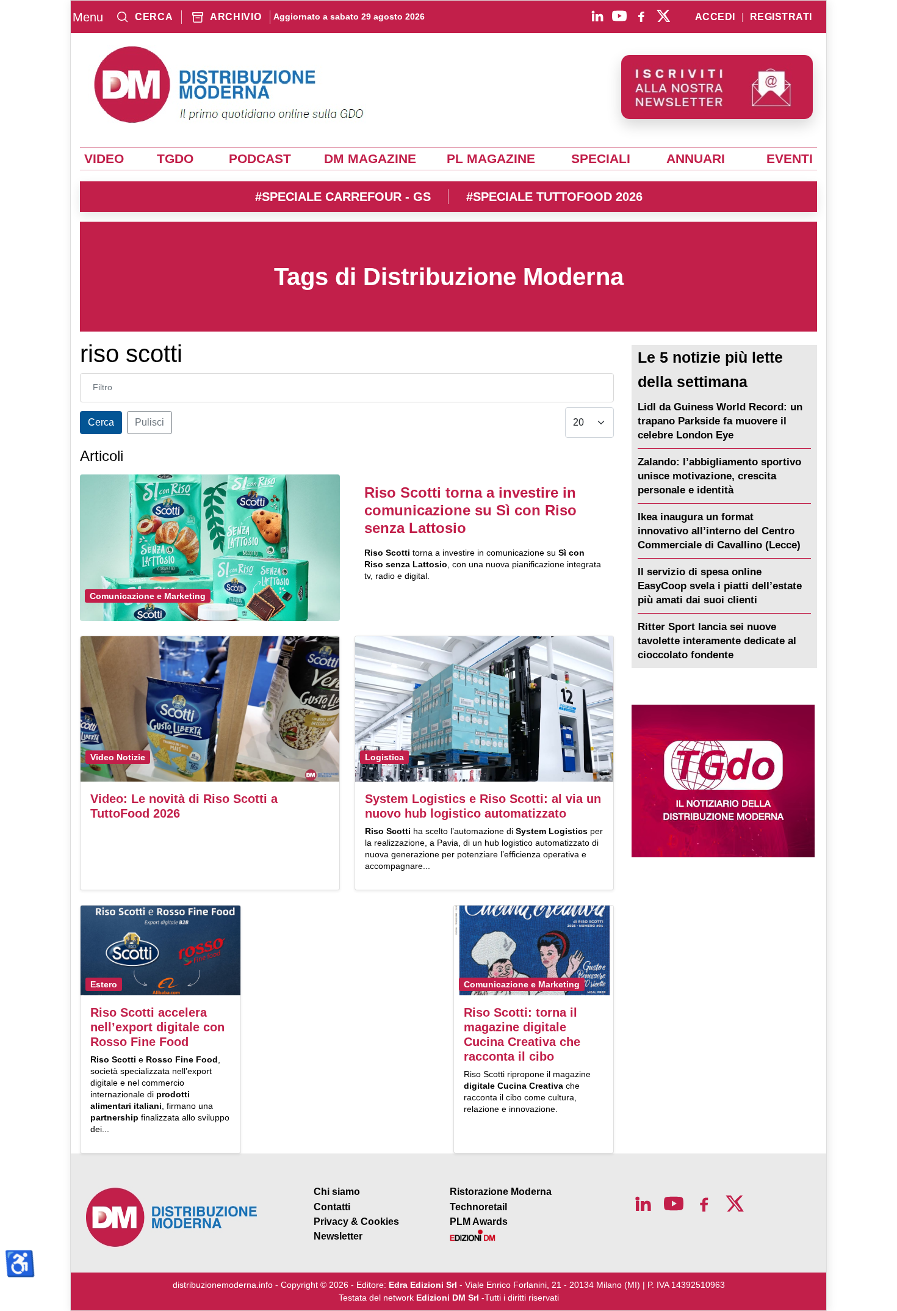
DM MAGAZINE (370, 158)
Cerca (101, 422)
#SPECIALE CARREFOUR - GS (343, 197)
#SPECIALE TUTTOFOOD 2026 (554, 197)
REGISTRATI (781, 17)
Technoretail (478, 1207)
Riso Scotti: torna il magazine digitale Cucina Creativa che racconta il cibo (522, 1034)
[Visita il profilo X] (663, 16)
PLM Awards (479, 1221)
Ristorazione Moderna (501, 1191)
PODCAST (260, 158)
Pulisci (149, 422)
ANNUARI (695, 158)
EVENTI (789, 158)
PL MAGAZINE (491, 158)
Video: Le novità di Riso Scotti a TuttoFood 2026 (184, 806)
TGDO (175, 158)
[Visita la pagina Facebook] (641, 16)
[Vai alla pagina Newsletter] (717, 87)
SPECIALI (600, 158)
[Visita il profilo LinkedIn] (597, 16)
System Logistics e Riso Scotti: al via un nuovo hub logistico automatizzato (483, 806)
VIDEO (104, 158)
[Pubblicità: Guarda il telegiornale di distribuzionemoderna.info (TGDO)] (723, 781)
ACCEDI (715, 17)
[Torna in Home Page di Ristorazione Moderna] (172, 1217)
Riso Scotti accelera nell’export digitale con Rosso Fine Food (157, 1027)
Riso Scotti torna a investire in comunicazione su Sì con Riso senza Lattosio (470, 510)
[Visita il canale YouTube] (619, 16)
